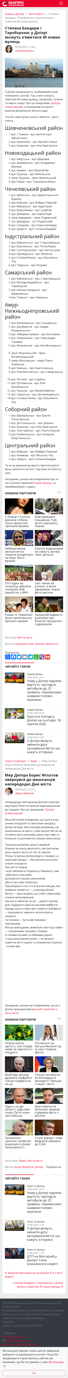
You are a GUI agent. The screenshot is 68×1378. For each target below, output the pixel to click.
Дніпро (39, 1167)
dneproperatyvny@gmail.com (19, 1344)
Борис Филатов (23, 1167)
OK (34, 1373)
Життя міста (36, 14)
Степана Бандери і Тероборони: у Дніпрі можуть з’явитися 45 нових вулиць (38, 1284)
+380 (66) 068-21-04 (14, 1337)
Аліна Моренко (24, 50)
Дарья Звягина (24, 793)
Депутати (52, 644)
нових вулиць (43, 483)
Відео (34, 761)
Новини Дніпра (15, 14)
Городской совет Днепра (29, 644)
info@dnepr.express (18, 1340)
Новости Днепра (15, 761)
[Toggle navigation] (61, 3)
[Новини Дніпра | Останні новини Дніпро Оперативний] (13, 3)
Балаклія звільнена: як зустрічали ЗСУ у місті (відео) (33, 1274)
